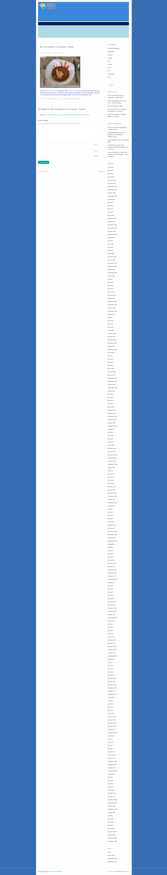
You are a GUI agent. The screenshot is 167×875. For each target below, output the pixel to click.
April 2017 (110, 519)
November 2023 (112, 266)
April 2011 (110, 748)
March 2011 (111, 752)
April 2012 (110, 710)
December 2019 (112, 416)
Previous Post (43, 171)
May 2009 (110, 822)
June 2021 (110, 359)
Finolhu (68, 98)
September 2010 (112, 771)
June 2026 (110, 167)
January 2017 (111, 528)
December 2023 (112, 263)
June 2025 (110, 206)
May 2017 (110, 515)
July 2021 (110, 356)
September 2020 (112, 388)
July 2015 (110, 586)
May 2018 (110, 477)
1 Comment (55, 53)
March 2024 (111, 253)
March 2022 (111, 330)
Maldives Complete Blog (55, 871)
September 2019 (112, 426)
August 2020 (111, 391)
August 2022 (111, 314)
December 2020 (112, 378)
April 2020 (110, 404)
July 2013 (110, 662)
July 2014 (110, 624)
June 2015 (110, 589)
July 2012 (110, 701)
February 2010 (112, 793)
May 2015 (110, 592)
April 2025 (110, 212)
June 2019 (110, 435)
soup (78, 98)
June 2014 (110, 627)
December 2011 (112, 723)
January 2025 (111, 222)
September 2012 (112, 694)
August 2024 (111, 237)
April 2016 (110, 557)
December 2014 (112, 608)
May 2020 (110, 400)
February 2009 (112, 832)
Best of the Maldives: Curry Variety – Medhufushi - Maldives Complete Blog (67, 115)
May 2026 (110, 170)
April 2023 (110, 289)
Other (109, 67)
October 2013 (111, 653)
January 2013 (111, 681)
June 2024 (110, 244)
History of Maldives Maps (115, 106)
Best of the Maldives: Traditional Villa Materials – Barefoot (118, 147)
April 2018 (110, 480)
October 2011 (111, 729)
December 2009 (112, 800)
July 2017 (110, 509)
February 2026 (112, 180)
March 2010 (111, 790)
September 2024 (112, 234)
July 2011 (110, 739)
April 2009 (110, 825)
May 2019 (110, 439)
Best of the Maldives (51, 98)
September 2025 (112, 196)
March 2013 (111, 675)
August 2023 (111, 276)
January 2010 (111, 796)
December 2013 (112, 646)
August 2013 (111, 659)
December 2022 (112, 301)
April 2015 (110, 595)
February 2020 (112, 410)
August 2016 (111, 544)
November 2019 (112, 420)
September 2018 (112, 464)
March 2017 (111, 522)
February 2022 (112, 333)
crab (64, 98)
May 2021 (110, 362)
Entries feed (111, 855)
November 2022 (112, 305)
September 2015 (112, 579)
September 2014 (112, 618)
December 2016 (112, 531)
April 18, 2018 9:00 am (45, 53)
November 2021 (112, 343)
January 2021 (111, 375)
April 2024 (110, 250)
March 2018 (111, 483)
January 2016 (111, 566)
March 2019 (111, 445)
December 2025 (112, 186)
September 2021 (112, 349)
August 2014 (111, 621)
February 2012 (112, 717)
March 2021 (111, 368)
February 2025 (112, 218)
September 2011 (112, 733)
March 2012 (111, 713)
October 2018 (111, 461)
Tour (109, 77)
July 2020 (110, 394)
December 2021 (112, 340)
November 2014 (112, 611)
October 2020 (111, 384)
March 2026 (111, 177)
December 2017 (112, 493)
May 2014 (110, 630)
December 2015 (112, 570)
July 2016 (110, 547)
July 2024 (110, 241)
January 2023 (111, 298)
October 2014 (111, 614)
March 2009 (111, 828)
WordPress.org (112, 862)
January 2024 (111, 260)
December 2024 (112, 225)
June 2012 (110, 704)
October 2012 (111, 691)
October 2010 (111, 768)
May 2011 (110, 745)
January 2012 (111, 720)
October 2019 (111, 423)
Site (109, 71)
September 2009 (112, 809)
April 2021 (110, 365)
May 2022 (110, 324)
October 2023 (111, 269)
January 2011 (111, 758)
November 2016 (112, 534)
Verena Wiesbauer (113, 152)
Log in (109, 852)
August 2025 (111, 199)
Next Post (102, 171)
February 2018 (112, 487)
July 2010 (110, 777)
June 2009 (110, 819)
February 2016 (112, 563)
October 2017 (111, 499)
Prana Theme (111, 871)
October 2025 (111, 193)
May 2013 (110, 669)
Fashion (110, 55)
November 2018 (112, 458)
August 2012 (111, 697)
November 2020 (112, 381)
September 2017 (112, 503)
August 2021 (111, 352)
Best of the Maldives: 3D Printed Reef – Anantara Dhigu (116, 135)
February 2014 (112, 640)
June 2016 (110, 550)
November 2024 (112, 228)
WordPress (126, 871)
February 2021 (112, 372)
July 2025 (110, 202)
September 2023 (112, 273)
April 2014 (110, 633)
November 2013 (112, 649)
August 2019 (111, 429)
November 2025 (112, 190)
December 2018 (112, 455)
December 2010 (112, 761)
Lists (109, 61)
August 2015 (111, 582)
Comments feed (112, 858)
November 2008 (112, 841)
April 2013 (110, 672)
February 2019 (112, 448)
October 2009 (111, 806)
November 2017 (112, 496)
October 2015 (111, 576)
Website (96, 156)
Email (95, 150)
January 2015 (111, 605)
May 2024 (110, 247)
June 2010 (110, 780)
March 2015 (111, 598)
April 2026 (110, 174)
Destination (111, 51)
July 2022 (110, 317)
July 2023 (110, 279)
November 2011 (112, 726)
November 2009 (112, 803)
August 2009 (111, 812)
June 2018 (110, 474)
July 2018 (110, 471)
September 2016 (112, 541)
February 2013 (112, 678)
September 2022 (112, 311)
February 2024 (112, 257)
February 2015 (112, 602)
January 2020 (111, 413)
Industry (110, 58)
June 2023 (110, 282)
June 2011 (110, 742)
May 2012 (110, 707)
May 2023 (110, 285)
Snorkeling (111, 74)
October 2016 (111, 538)
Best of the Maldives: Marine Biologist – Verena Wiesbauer (118, 154)
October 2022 (111, 308)
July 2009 (110, 816)
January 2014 (111, 643)
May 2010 (110, 784)
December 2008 (112, 838)
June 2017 (110, 512)
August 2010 (111, 774)
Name (95, 145)
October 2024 (111, 231)
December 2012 (112, 685)
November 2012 (112, 688)
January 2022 (111, 336)
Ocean (110, 64)
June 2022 (110, 321)
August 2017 (111, 506)
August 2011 (111, 736)
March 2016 (111, 560)
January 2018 (111, 490)
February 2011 (112, 755)
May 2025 (110, 209)
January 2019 (111, 451)
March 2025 (111, 215)
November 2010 (112, 764)
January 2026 (111, 183)
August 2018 (111, 467)
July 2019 (110, 432)
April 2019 (110, 442)
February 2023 (112, 295)
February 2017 (112, 525)
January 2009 (111, 835)
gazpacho (73, 98)
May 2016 (110, 554)
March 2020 (111, 407)
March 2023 (111, 292)
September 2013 (112, 656)
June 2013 (110, 665)
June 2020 (110, 397)
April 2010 (110, 787)
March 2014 (111, 637)
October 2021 (111, 346)
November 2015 (112, 573)
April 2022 (110, 327)
